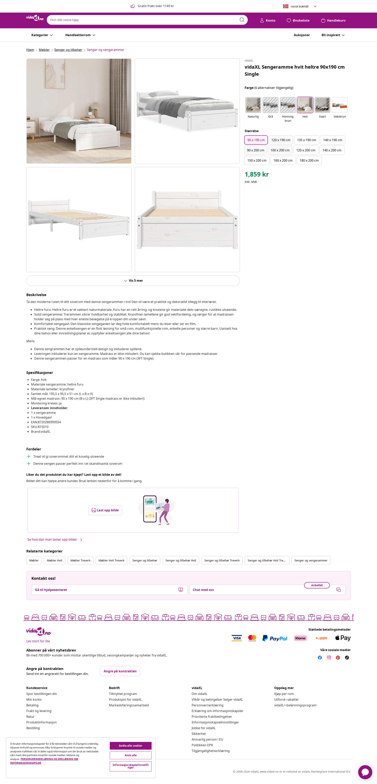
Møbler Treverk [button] (80, 560)
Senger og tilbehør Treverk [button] (222, 560)
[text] (257, 175)
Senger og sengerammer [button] (311, 560)
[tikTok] (347, 658)
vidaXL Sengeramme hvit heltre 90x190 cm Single (295, 70)
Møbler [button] (34, 560)
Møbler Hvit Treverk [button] (111, 560)
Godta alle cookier (130, 745)
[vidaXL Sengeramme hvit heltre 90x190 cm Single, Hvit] (79, 111)
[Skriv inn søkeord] (242, 20)
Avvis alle (131, 755)
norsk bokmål (299, 6)
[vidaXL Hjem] (35, 18)
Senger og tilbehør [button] (145, 560)
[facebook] (320, 658)
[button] (152, 6)
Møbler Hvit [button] (54, 560)
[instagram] (329, 658)
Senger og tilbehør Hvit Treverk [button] (268, 560)
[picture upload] (156, 510)
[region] (81, 758)
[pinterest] (338, 658)
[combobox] (147, 20)
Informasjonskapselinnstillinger (215, 722)
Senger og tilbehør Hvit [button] (181, 560)
